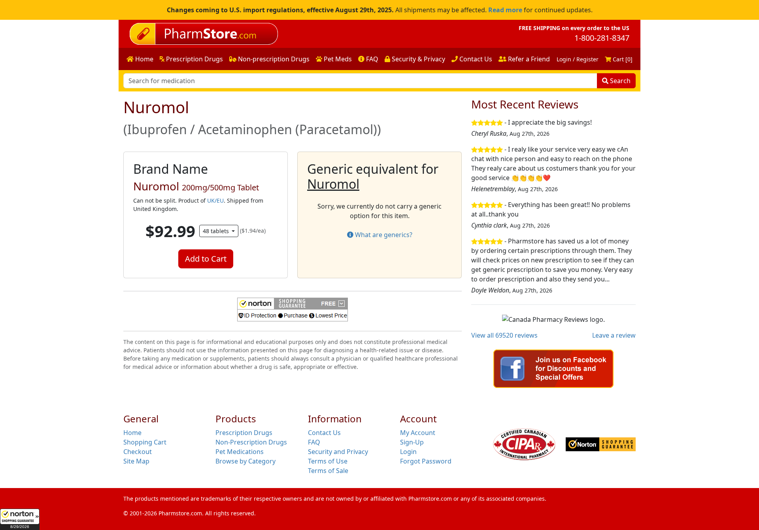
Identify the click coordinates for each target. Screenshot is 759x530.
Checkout (137, 451)
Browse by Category (245, 461)
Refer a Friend (528, 59)
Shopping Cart (144, 442)
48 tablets (216, 231)
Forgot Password (425, 461)
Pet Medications (239, 451)
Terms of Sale (328, 470)
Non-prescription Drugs (273, 59)
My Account (417, 432)
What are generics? (382, 234)
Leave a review (614, 335)
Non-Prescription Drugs (251, 442)
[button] (20, 519)
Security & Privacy (417, 59)
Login (408, 451)
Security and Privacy (338, 451)
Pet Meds (337, 59)
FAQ (371, 59)
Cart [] (621, 59)
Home (143, 59)
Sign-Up (412, 442)
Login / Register (578, 59)
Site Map (136, 461)
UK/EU (215, 200)
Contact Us (475, 59)
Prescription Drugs (193, 59)
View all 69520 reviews (504, 335)
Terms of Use (327, 461)
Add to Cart (206, 258)
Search (619, 80)
